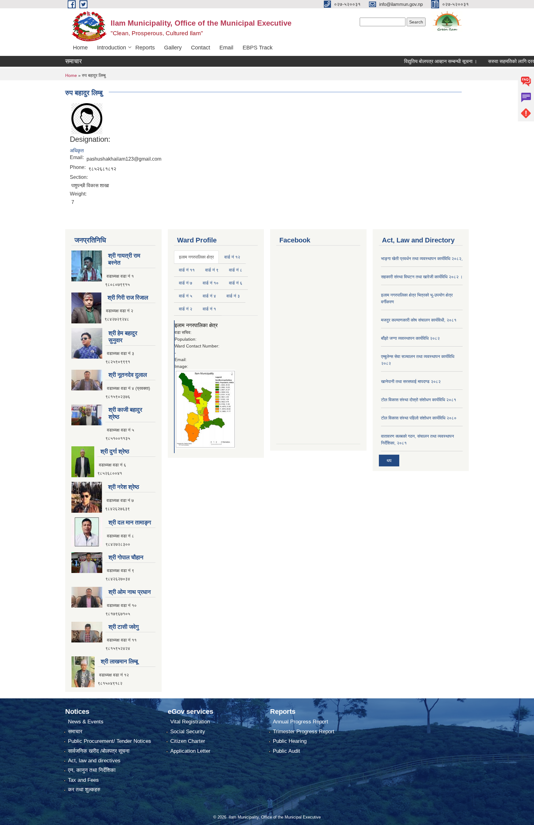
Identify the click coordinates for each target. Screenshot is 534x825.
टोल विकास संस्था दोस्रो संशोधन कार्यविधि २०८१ (418, 399)
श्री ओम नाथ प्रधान (129, 592)
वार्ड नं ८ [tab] (235, 269)
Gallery (173, 47)
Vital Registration (190, 722)
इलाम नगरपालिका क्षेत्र (196, 325)
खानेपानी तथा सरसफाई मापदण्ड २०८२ (411, 381)
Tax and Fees (83, 780)
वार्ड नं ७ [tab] (185, 282)
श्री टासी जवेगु (123, 627)
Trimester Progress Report (303, 732)
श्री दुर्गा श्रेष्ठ (114, 451)
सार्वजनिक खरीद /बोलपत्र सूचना (98, 751)
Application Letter (190, 751)
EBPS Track (258, 47)
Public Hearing (290, 741)
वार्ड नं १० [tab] (210, 282)
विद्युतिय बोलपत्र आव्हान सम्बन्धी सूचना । (423, 61)
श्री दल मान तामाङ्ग (129, 522)
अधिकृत (77, 150)
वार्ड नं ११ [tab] (187, 269)
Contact (200, 47)
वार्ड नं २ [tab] (185, 308)
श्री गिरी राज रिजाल (128, 297)
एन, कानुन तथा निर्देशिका (92, 770)
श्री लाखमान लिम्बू (119, 661)
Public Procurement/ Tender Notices (109, 741)
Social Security (187, 732)
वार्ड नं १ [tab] (209, 308)
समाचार (75, 732)
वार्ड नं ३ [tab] (233, 295)
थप (389, 460)
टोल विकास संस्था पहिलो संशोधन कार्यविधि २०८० (418, 417)
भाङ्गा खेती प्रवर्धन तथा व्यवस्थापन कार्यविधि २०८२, (422, 258)
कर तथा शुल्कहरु (84, 790)
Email (226, 47)
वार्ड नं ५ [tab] (185, 295)
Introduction (111, 47)
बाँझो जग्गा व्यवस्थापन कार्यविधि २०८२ (410, 338)
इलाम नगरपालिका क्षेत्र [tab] (196, 257)
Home (80, 47)
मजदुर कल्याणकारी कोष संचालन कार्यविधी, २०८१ (418, 320)
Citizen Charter (187, 741)
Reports (145, 47)
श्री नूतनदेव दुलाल (127, 375)
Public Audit (286, 751)
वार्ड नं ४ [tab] (209, 295)
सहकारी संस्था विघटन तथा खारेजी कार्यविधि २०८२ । (422, 276)
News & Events (86, 722)
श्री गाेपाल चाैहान (125, 557)
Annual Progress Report (300, 722)
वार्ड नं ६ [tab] (235, 282)
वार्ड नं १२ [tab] (232, 257)
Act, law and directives (94, 761)
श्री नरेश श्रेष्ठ (123, 487)
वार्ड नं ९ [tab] (211, 269)
